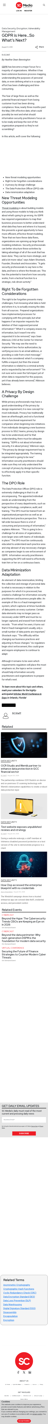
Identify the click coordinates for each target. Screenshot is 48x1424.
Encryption (22, 28)
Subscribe (24, 1133)
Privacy (41, 1384)
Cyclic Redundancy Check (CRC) (19, 1292)
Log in (19, 11)
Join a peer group (38, 1395)
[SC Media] (24, 5)
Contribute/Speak (16, 1395)
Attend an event (27, 1395)
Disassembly (10, 1312)
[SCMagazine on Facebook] (18, 1372)
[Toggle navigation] (4, 4)
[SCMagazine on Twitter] (24, 1372)
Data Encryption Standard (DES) (19, 1296)
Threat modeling (10, 208)
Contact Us (27, 1384)
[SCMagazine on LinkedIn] (29, 1372)
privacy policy (37, 1414)
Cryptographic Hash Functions (18, 1289)
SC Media (7, 1384)
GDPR (5, 66)
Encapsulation (10, 1316)
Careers (35, 1384)
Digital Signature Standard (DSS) (19, 1308)
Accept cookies (24, 1421)
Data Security (9, 28)
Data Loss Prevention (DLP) (17, 1300)
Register (28, 11)
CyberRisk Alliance (17, 1384)
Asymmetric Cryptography (16, 1285)
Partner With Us (24, 1399)
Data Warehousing (12, 1304)
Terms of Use (34, 1126)
